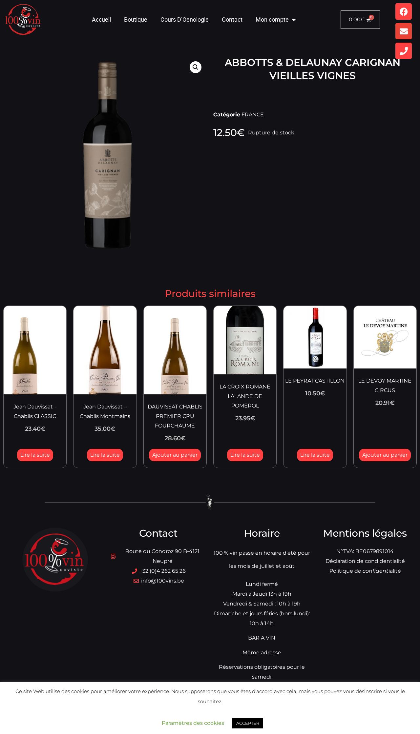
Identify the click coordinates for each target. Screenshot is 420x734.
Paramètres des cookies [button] (193, 723)
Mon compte (272, 19)
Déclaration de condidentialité (365, 561)
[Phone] (403, 51)
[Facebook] (403, 11)
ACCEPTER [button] (247, 723)
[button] (195, 67)
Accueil (101, 19)
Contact (232, 19)
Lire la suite (35, 455)
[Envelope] (403, 31)
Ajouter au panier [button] (175, 455)
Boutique (135, 19)
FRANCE (253, 114)
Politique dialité (365, 571)
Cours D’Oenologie (184, 19)
